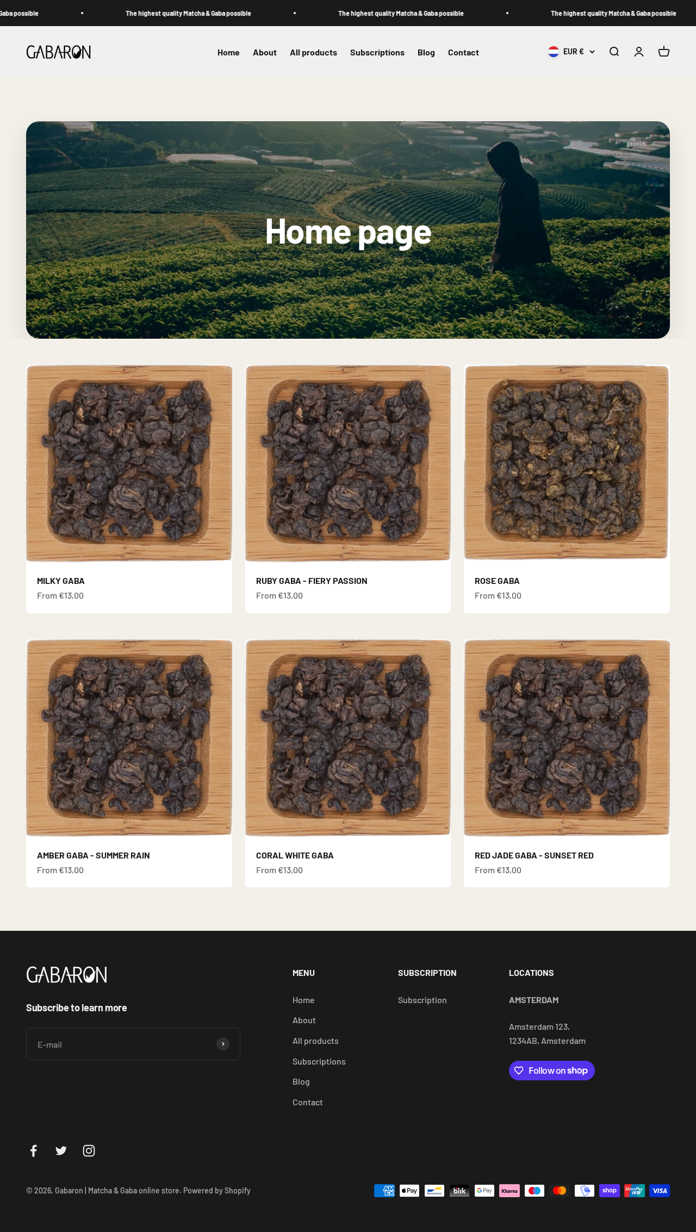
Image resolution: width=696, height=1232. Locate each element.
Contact (463, 52)
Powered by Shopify (217, 1190)
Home (228, 52)
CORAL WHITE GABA (295, 855)
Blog (426, 52)
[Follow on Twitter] (61, 1150)
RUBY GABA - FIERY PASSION (312, 580)
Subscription (422, 999)
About (265, 52)
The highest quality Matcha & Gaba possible (140, 13)
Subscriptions (377, 52)
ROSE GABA (497, 580)
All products (313, 52)
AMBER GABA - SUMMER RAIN (93, 855)
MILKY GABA (61, 580)
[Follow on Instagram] (89, 1150)
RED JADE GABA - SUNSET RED (534, 855)
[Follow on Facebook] (33, 1150)
